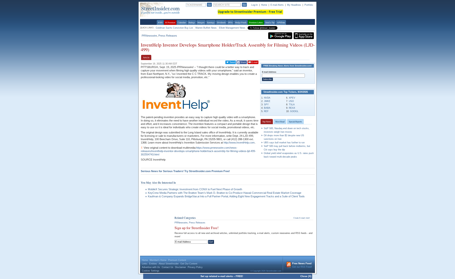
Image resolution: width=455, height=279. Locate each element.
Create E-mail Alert (301, 217)
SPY (266, 104)
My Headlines (294, 5)
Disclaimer (180, 267)
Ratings (192, 22)
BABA (267, 108)
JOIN (160, 22)
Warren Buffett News (206, 27)
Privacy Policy (195, 267)
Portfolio (308, 5)
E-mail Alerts (277, 5)
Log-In (254, 5)
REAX (292, 108)
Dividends (221, 22)
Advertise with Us (151, 267)
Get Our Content (188, 263)
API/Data (281, 22)
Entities (153, 263)
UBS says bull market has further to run (284, 142)
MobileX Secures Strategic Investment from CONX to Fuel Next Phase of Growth (195, 189)
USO (291, 101)
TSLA (292, 104)
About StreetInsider (169, 263)
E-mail (254, 62)
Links (144, 263)
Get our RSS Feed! (302, 265)
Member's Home (158, 260)
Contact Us (167, 267)
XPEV (292, 97)
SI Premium (170, 22)
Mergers (201, 22)
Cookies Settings (150, 270)
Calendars (182, 22)
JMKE (267, 101)
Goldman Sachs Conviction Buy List (174, 27)
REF (266, 111)
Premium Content (177, 260)
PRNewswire (149, 35)
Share (243, 62)
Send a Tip (269, 22)
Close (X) (305, 276)
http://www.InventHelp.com (239, 142)
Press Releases (167, 35)
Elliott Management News (232, 27)
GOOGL (294, 111)
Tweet (232, 62)
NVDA (267, 97)
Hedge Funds (241, 22)
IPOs (230, 22)
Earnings (211, 22)
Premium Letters (256, 22)
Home (264, 5)
